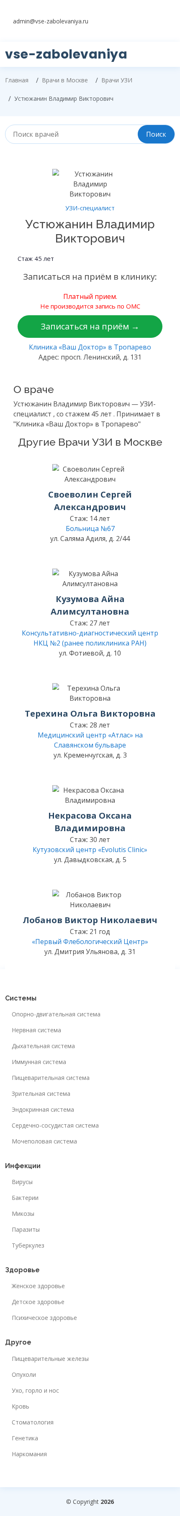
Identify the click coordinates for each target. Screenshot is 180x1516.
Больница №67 (90, 528)
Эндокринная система (43, 1110)
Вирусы (22, 1182)
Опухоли (24, 1375)
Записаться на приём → (90, 326)
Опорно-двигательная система (56, 1014)
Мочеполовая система (44, 1141)
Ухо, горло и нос (35, 1390)
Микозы (23, 1214)
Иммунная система (39, 1062)
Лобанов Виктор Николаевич (90, 920)
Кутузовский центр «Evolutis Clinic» (90, 849)
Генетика (25, 1438)
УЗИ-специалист (90, 208)
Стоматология (33, 1422)
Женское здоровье (38, 1286)
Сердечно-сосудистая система (55, 1125)
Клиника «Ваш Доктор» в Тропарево (90, 347)
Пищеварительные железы (50, 1359)
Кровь (20, 1406)
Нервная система (36, 1030)
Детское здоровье (38, 1302)
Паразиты (26, 1230)
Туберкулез (28, 1245)
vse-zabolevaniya (66, 54)
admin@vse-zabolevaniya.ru (50, 21)
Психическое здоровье (44, 1318)
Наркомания (29, 1454)
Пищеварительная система (51, 1078)
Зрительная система (41, 1094)
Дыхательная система (43, 1046)
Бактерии (25, 1198)
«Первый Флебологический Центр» (90, 941)
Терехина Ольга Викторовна (90, 713)
